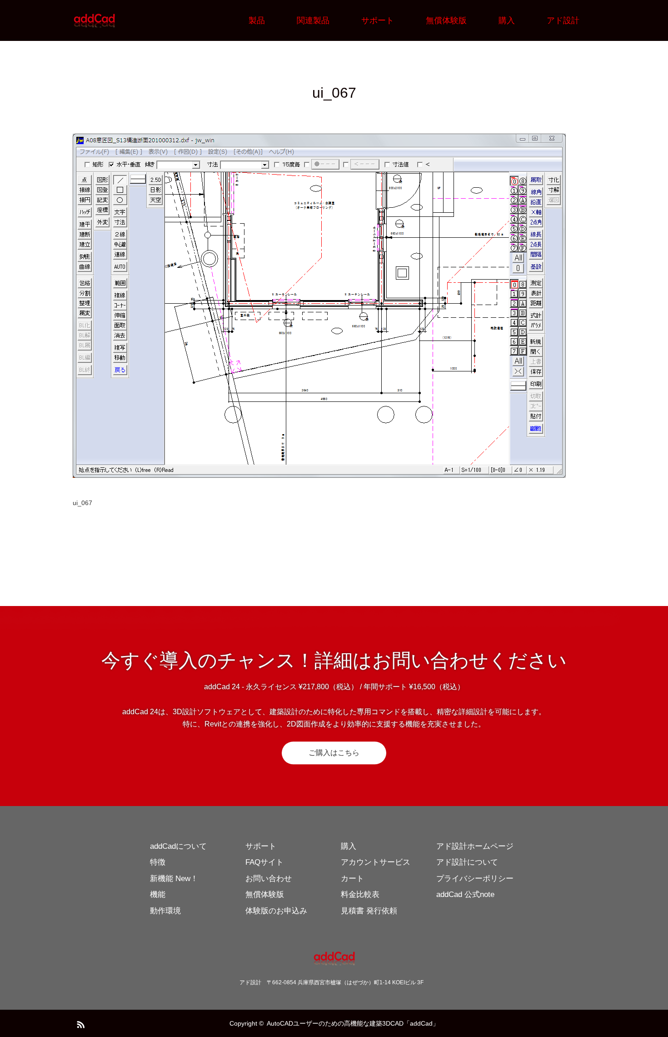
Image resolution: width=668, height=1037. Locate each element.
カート (352, 878)
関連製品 (313, 20)
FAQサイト (264, 862)
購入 (507, 20)
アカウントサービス (375, 862)
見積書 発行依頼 (369, 911)
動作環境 (165, 911)
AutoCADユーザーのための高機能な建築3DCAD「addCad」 (353, 1023)
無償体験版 (446, 20)
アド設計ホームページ (474, 846)
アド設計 (563, 20)
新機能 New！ (174, 878)
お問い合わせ (268, 878)
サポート (377, 20)
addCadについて (178, 846)
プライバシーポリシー (474, 878)
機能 (157, 894)
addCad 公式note (465, 894)
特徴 (157, 862)
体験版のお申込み (276, 911)
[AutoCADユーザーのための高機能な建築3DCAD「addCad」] (116, 20)
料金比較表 (360, 894)
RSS (79, 1023)
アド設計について (467, 862)
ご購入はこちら (334, 752)
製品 (257, 20)
